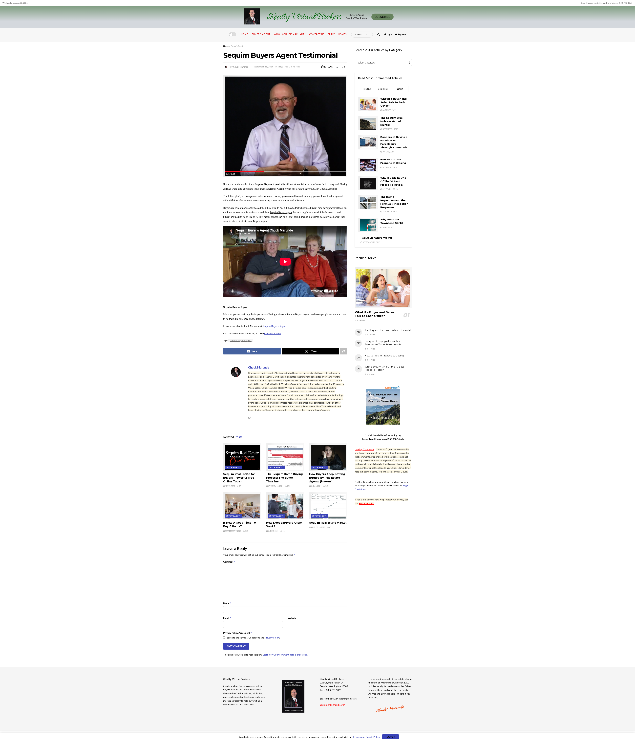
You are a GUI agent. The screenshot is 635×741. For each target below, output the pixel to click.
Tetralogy (362, 34)
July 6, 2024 (316, 486)
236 (288, 486)
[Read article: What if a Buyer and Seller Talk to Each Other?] (383, 287)
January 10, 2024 (275, 486)
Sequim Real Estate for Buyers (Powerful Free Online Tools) (239, 478)
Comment (229, 561)
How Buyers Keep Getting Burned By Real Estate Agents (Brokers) (327, 478)
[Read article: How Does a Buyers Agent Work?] (285, 505)
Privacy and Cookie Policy (366, 737)
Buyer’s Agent (261, 34)
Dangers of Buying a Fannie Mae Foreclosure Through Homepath (383, 343)
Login (389, 34)
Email (227, 617)
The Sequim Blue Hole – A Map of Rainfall (391, 121)
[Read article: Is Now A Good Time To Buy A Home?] (242, 505)
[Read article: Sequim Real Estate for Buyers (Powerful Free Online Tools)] (242, 457)
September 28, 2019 (264, 66)
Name (227, 603)
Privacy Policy (272, 637)
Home (244, 34)
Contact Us (316, 34)
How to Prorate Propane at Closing (384, 355)
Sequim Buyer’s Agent (274, 326)
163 (246, 531)
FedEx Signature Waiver (376, 237)
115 (283, 531)
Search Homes (337, 34)
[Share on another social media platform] (343, 351)
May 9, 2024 (230, 486)
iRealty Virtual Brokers (304, 17)
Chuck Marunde (240, 66)
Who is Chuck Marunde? (290, 34)
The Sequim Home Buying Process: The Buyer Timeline (284, 478)
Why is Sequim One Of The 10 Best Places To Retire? (393, 181)
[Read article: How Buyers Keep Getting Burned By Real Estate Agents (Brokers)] (328, 457)
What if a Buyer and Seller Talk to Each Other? (393, 102)
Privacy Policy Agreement (237, 632)
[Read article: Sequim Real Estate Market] (328, 505)
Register (401, 34)
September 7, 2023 (233, 531)
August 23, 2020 (318, 527)
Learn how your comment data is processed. (285, 654)
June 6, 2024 (273, 531)
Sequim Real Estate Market (327, 522)
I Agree (390, 736)
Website (292, 618)
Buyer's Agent (237, 46)
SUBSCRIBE (382, 16)
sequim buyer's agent (241, 340)
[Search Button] (378, 34)
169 (326, 486)
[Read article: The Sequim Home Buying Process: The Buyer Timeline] (285, 457)
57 (239, 486)
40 (330, 527)
